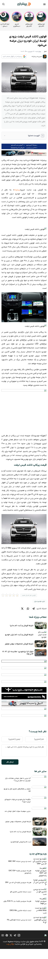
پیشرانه (17, 190)
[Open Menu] (44, 4)
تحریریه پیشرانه (37, 57)
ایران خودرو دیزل (39, 601)
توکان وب (10, 944)
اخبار (45, 51)
